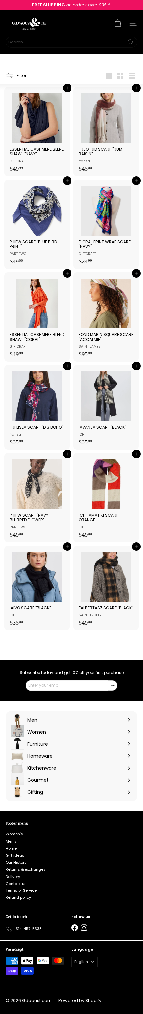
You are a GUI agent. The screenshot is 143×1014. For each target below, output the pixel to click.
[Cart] (117, 23)
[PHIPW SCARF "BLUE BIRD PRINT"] (37, 224)
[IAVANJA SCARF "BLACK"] (106, 407)
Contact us (16, 883)
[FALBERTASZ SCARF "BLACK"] (106, 588)
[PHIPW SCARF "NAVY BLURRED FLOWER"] (37, 497)
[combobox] (71, 42)
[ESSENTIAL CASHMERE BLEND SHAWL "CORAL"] (37, 317)
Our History (16, 862)
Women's (14, 834)
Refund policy (18, 897)
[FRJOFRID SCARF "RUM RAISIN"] (106, 131)
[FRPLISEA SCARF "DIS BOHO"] (37, 407)
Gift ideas (15, 855)
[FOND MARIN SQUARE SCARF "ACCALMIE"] (106, 317)
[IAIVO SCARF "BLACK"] (37, 588)
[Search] (130, 42)
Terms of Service (21, 890)
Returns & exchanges (26, 869)
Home (11, 848)
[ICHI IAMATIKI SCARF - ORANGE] (106, 497)
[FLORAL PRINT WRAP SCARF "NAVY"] (106, 224)
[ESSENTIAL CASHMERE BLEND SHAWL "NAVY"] (37, 131)
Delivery (13, 876)
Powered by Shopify (79, 1000)
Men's (11, 841)
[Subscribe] (112, 685)
